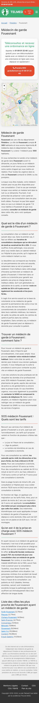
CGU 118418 (13, 688)
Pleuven (4, 614)
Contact (24, 686)
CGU (34, 686)
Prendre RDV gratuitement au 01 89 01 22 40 (19, 71)
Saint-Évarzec (7, 620)
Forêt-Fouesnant (8, 612)
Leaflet (16, 125)
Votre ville (29, 12)
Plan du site (26, 688)
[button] (19, 102)
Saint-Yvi (5, 631)
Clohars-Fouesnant (9, 617)
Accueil (4, 23)
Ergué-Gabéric (7, 637)
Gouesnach (6, 628)
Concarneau (6, 623)
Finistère (13, 23)
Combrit (5, 634)
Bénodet (5, 625)
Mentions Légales (10, 686)
